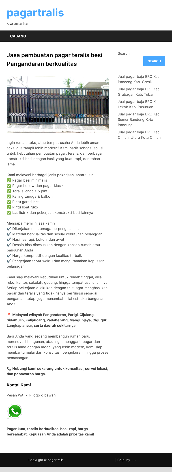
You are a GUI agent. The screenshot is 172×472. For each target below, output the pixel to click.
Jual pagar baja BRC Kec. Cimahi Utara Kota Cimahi (139, 135)
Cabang (18, 36)
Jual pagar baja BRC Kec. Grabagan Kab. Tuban (139, 92)
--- (133, 460)
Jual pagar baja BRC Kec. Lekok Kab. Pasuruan (139, 104)
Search (123, 53)
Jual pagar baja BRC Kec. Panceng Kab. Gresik (139, 79)
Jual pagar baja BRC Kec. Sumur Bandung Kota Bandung (139, 119)
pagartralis (35, 12)
